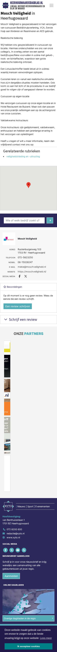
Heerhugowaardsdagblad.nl (26, 2)
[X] (12, 550)
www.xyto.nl (13, 537)
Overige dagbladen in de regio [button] (20, 618)
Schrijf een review (22, 319)
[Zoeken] (50, 220)
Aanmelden (11, 576)
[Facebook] (6, 550)
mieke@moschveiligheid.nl (32, 266)
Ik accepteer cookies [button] (28, 646)
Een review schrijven (17, 306)
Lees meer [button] (46, 638)
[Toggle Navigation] (51, 5)
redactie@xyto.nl (15, 533)
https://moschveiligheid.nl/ (32, 271)
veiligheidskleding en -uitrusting (23, 156)
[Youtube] (18, 550)
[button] (28, 185)
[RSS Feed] (24, 550)
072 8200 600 (14, 529)
